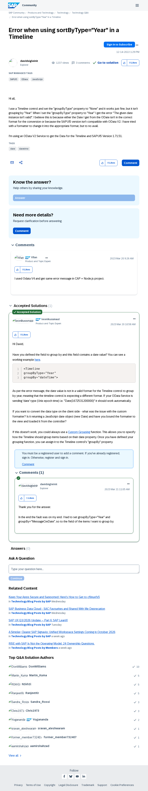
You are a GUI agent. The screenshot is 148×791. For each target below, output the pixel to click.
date (12, 149)
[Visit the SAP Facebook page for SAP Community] (64, 776)
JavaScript (37, 79)
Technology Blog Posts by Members (34, 647)
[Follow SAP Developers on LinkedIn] (83, 776)
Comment (130, 162)
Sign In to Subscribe (119, 44)
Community (29, 5)
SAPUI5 (13, 79)
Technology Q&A (80, 13)
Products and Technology (41, 13)
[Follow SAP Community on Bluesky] (70, 776)
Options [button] (137, 45)
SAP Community (17, 13)
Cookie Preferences (122, 785)
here (37, 359)
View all (13, 755)
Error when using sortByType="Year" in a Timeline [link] (36, 17)
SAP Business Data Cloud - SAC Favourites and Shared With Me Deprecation (57, 608)
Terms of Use (33, 785)
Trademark (87, 785)
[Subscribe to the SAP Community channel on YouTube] (77, 776)
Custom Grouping (79, 432)
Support (102, 785)
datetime (23, 149)
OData (24, 79)
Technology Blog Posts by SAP (31, 601)
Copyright (49, 785)
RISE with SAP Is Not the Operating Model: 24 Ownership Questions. (52, 643)
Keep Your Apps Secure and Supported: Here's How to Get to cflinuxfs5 (54, 597)
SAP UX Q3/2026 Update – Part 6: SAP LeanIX (38, 620)
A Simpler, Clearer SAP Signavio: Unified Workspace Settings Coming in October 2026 (62, 632)
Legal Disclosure (68, 785)
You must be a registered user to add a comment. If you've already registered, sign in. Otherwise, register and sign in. (71, 455)
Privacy (18, 785)
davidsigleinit (29, 61)
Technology (63, 13)
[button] (124, 63)
